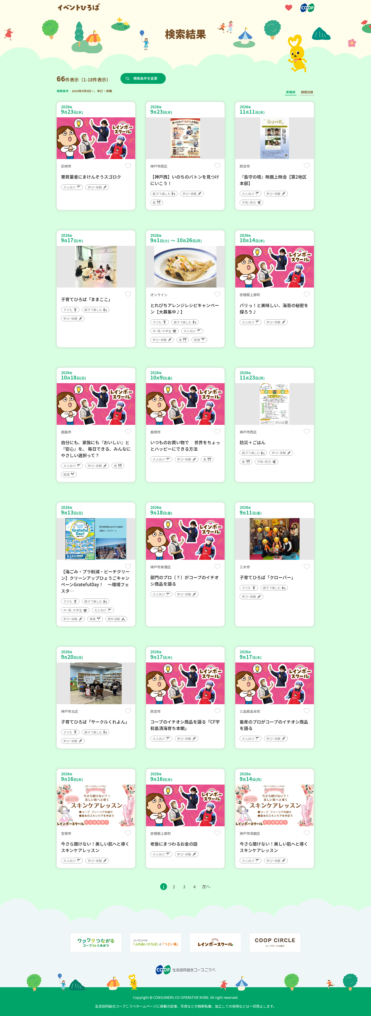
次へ (206, 886)
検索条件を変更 (145, 78)
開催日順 (307, 92)
